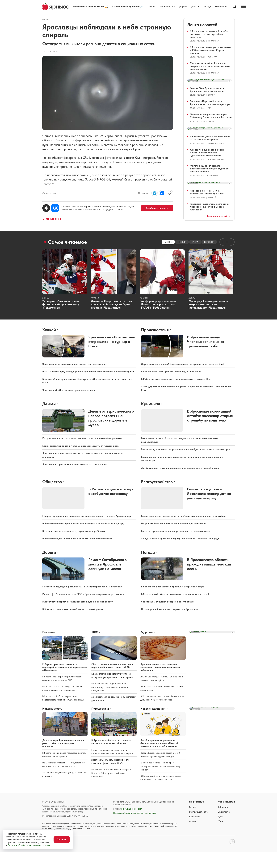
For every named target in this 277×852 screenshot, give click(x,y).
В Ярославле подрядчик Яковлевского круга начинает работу (77, 601)
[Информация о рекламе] (229, 81)
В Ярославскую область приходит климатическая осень (209, 564)
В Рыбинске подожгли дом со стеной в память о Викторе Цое (176, 379)
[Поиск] (234, 6)
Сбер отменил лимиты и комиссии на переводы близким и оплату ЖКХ (112, 665)
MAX (220, 821)
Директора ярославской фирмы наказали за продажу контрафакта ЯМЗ (182, 363)
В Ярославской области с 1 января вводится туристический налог (111, 742)
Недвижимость (52, 708)
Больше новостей (217, 216)
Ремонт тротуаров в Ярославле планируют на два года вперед (209, 493)
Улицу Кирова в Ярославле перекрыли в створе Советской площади (180, 538)
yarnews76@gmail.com (131, 808)
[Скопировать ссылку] (170, 193)
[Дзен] (46, 208)
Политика (48, 632)
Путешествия (100, 708)
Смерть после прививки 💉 (127, 6)
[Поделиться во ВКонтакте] (162, 193)
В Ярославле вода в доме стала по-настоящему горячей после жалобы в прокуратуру (109, 687)
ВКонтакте (224, 811)
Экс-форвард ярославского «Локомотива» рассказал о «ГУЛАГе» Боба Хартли (158, 304)
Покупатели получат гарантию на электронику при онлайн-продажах (82, 438)
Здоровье (146, 632)
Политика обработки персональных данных (134, 813)
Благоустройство (157, 481)
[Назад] (222, 242)
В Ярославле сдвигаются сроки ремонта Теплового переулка (77, 538)
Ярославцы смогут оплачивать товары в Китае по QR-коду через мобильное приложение (111, 773)
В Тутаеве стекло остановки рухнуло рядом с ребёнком (73, 530)
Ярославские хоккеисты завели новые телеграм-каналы (74, 363)
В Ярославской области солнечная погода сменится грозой (175, 594)
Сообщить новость (157, 207)
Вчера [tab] (195, 242)
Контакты (194, 816)
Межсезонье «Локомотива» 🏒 (90, 6)
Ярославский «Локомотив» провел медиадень (68, 390)
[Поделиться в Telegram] (154, 193)
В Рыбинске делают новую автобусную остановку (111, 491)
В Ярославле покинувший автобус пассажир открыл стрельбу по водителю (209, 34)
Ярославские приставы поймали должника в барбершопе (75, 464)
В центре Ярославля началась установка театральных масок (176, 530)
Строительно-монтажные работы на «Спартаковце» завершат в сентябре (183, 515)
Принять (62, 839)
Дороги (183, 6)
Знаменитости (216, 159)
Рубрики (219, 6)
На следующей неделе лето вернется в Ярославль (169, 609)
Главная (46, 19)
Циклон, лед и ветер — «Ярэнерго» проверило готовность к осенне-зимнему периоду (160, 766)
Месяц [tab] (168, 242)
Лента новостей (202, 24)
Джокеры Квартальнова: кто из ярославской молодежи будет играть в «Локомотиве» (111, 304)
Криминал (213, 41)
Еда (209, 108)
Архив (192, 821)
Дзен (220, 816)
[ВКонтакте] (55, 208)
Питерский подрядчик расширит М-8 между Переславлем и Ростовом (211, 116)
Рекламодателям (198, 811)
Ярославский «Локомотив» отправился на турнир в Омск (207, 192)
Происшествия (167, 6)
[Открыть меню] (243, 6)
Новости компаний (152, 708)
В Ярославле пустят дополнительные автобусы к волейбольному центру (83, 523)
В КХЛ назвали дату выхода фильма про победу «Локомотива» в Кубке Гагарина (88, 371)
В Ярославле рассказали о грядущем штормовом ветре (172, 586)
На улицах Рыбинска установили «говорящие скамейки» (173, 523)
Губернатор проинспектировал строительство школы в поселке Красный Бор (86, 515)
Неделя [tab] (182, 242)
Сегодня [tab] (209, 242)
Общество (52, 481)
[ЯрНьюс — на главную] (55, 6)
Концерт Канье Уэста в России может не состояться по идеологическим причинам (207, 152)
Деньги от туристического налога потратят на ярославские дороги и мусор (111, 418)
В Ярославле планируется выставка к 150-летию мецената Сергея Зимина (210, 50)
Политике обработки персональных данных (29, 845)
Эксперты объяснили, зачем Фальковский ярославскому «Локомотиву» (60, 304)
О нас (192, 806)
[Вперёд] (231, 242)
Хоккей (151, 6)
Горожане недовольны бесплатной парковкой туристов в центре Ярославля (209, 206)
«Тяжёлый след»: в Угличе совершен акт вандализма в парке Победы (180, 467)
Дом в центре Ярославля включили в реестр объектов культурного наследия (63, 743)
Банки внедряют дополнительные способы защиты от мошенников (80, 445)
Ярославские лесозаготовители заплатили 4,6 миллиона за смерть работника (160, 667)
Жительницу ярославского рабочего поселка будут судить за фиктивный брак (209, 168)
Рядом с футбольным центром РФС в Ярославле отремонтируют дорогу (83, 594)
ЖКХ (94, 632)
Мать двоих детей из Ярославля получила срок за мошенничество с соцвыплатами (210, 66)
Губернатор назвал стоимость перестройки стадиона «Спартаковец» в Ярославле (64, 667)
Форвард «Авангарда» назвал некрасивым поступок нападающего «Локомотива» (208, 304)
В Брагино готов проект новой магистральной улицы (72, 609)
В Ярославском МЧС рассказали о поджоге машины (171, 371)
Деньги (195, 6)
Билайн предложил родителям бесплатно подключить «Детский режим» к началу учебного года (159, 743)
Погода (207, 6)
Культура (212, 57)
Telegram (223, 806)
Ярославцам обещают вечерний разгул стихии (167, 601)
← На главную (51, 218)
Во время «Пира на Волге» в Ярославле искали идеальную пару (210, 103)
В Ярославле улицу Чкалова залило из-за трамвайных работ (210, 138)
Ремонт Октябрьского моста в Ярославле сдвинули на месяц (207, 90)
